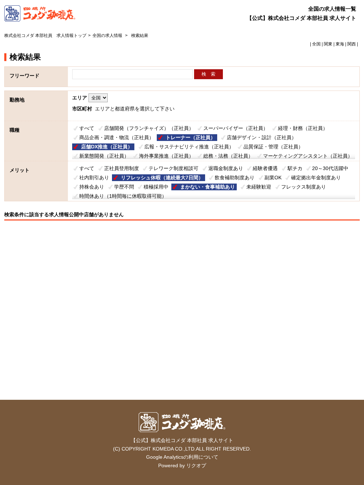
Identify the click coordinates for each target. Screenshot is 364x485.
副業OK (273, 177)
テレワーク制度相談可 (173, 168)
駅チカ (295, 168)
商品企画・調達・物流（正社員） (116, 137)
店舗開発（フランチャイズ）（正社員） (149, 128)
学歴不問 (124, 187)
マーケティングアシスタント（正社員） (308, 156)
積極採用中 (156, 187)
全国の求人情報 (107, 35)
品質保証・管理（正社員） (273, 146)
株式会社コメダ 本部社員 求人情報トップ (45, 35)
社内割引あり (94, 177)
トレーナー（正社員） (190, 137)
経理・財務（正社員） (303, 128)
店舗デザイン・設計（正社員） (261, 137)
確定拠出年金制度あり (316, 177)
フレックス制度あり (303, 187)
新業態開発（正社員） (104, 156)
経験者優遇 (265, 168)
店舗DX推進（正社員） (107, 146)
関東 (328, 44)
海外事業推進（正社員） (166, 156)
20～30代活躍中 (330, 168)
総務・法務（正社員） (228, 156)
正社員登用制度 (121, 168)
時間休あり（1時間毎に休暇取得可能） (123, 196)
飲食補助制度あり (235, 177)
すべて (86, 128)
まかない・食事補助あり (207, 187)
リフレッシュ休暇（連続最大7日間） (162, 177)
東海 (340, 44)
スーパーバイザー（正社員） (235, 128)
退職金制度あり (225, 168)
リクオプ (196, 465)
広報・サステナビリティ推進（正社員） (189, 146)
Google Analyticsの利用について (182, 457)
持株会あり (91, 187)
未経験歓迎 (258, 187)
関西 (351, 44)
